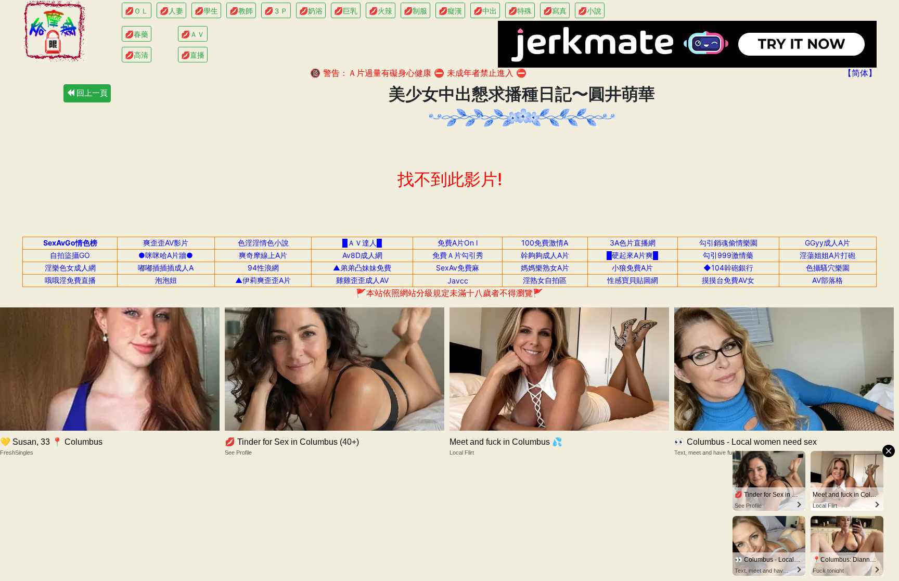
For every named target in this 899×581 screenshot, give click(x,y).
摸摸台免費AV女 (728, 280)
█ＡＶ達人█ (362, 242)
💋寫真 (555, 10)
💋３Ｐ (276, 10)
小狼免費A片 (632, 267)
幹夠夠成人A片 (545, 255)
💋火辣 (380, 10)
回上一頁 (91, 93)
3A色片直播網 (633, 242)
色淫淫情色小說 (263, 242)
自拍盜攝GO (70, 255)
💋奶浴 (311, 10)
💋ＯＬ (136, 10)
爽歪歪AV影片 (165, 242)
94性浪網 (263, 267)
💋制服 (415, 10)
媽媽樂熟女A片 (545, 267)
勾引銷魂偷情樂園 (728, 242)
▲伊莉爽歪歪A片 (263, 280)
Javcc (457, 280)
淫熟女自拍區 (545, 280)
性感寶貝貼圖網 (632, 280)
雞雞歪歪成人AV (362, 280)
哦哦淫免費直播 (70, 280)
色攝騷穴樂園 (828, 267)
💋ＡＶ (192, 34)
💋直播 (192, 54)
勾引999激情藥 (728, 255)
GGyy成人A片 (827, 242)
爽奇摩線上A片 (263, 255)
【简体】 (860, 73)
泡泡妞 (166, 280)
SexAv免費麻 (457, 267)
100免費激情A (544, 242)
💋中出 (485, 10)
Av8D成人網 (362, 255)
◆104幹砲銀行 (728, 267)
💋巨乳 (345, 10)
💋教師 (241, 10)
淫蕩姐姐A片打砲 (827, 255)
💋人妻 (171, 10)
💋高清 (136, 54)
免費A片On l (458, 242)
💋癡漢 (450, 10)
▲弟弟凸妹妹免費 (362, 267)
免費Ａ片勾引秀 (457, 255)
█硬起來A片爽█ (632, 255)
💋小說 (589, 10)
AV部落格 (827, 280)
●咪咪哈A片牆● (165, 255)
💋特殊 (520, 10)
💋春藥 (136, 34)
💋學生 (206, 10)
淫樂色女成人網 (70, 267)
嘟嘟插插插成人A (166, 267)
